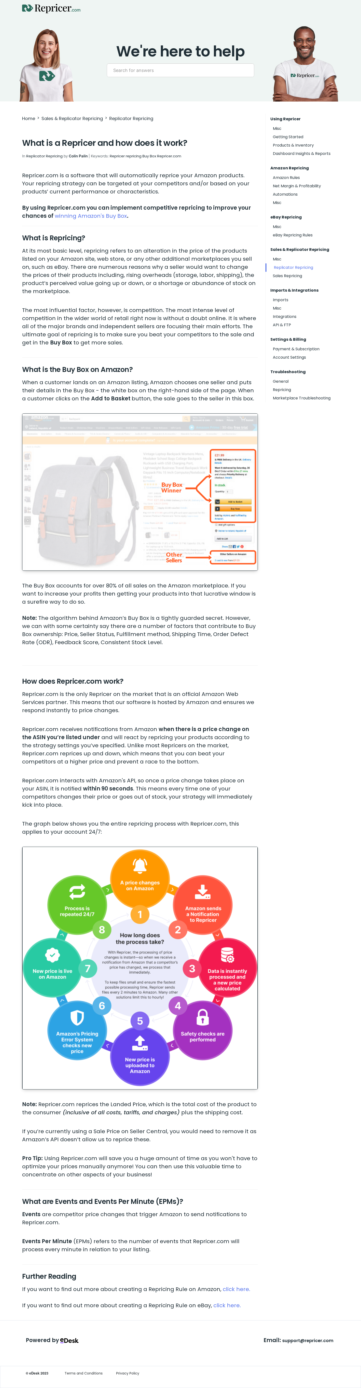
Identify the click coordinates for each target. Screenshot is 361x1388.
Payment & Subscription (296, 349)
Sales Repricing (287, 276)
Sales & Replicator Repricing (72, 118)
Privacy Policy (127, 1373)
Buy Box (149, 156)
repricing (133, 156)
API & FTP (282, 325)
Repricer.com (169, 156)
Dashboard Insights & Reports (302, 153)
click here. (236, 1289)
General (281, 381)
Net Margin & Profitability (297, 186)
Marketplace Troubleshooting (302, 398)
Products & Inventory (293, 145)
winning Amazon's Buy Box (91, 216)
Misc (277, 128)
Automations (285, 194)
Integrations (284, 316)
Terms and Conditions (84, 1373)
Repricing (282, 390)
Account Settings (289, 357)
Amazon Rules (286, 177)
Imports (280, 300)
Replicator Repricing (131, 118)
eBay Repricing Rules (293, 235)
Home (28, 118)
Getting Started (288, 137)
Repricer (117, 156)
